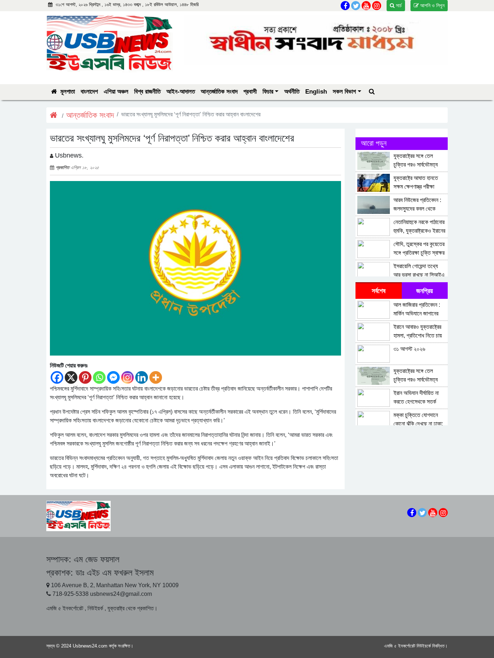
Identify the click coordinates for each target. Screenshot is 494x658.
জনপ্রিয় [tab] (424, 290)
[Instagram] (127, 377)
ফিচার (268, 91)
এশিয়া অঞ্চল (116, 91)
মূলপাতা (67, 91)
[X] (71, 377)
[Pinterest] (85, 377)
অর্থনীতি (291, 91)
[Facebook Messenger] (113, 377)
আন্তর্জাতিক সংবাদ (219, 91)
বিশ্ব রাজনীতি (147, 91)
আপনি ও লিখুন (431, 5)
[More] (155, 377)
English (316, 91)
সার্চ (398, 5)
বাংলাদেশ (89, 91)
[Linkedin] (141, 377)
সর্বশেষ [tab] (379, 290)
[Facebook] (57, 377)
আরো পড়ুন (374, 143)
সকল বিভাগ (344, 91)
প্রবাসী (250, 91)
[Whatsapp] (99, 377)
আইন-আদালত (180, 91)
